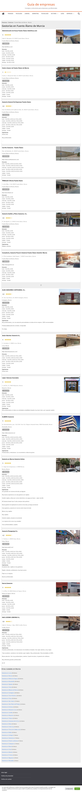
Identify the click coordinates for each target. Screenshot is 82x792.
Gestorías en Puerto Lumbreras (10, 741)
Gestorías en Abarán (7, 752)
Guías (62, 13)
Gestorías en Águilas (7, 684)
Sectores (53, 13)
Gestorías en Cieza (7, 698)
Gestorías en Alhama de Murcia (10, 690)
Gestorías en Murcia (7, 675)
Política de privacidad (7, 776)
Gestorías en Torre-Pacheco (9, 695)
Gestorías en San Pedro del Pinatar (11, 704)
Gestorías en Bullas (7, 732)
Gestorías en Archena (7, 707)
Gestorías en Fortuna (7, 755)
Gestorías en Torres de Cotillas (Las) (11, 729)
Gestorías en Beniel (7, 746)
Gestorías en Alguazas (7, 757)
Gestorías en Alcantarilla (8, 681)
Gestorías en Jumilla (7, 712)
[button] (57, 13)
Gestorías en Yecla (6, 687)
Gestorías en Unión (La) (8, 726)
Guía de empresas (41, 4)
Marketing (35, 13)
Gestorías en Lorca (7, 673)
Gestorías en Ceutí (6, 749)
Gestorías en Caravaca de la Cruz (10, 721)
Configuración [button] (69, 788)
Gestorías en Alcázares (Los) (9, 709)
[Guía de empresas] (3, 14)
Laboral (27, 13)
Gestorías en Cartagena (8, 692)
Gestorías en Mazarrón (8, 715)
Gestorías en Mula (6, 724)
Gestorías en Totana (7, 718)
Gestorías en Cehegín (7, 735)
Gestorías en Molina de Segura (10, 678)
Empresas (69, 13)
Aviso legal (4, 772)
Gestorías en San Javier (8, 701)
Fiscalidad (19, 13)
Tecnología (44, 13)
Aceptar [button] (77, 788)
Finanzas (10, 13)
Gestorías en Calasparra (8, 743)
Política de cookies (6, 779)
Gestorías (10, 22)
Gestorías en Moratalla (7, 760)
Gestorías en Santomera (8, 738)
